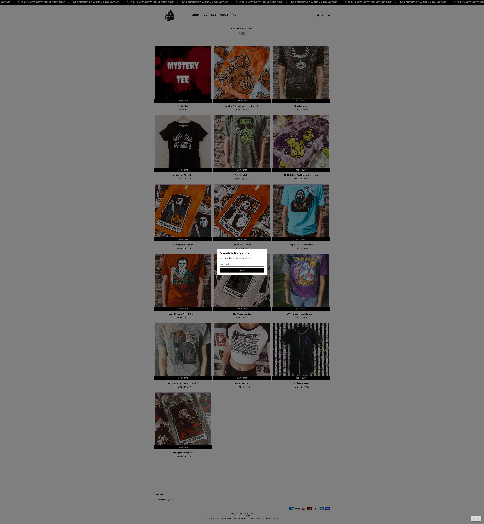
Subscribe (242, 270)
